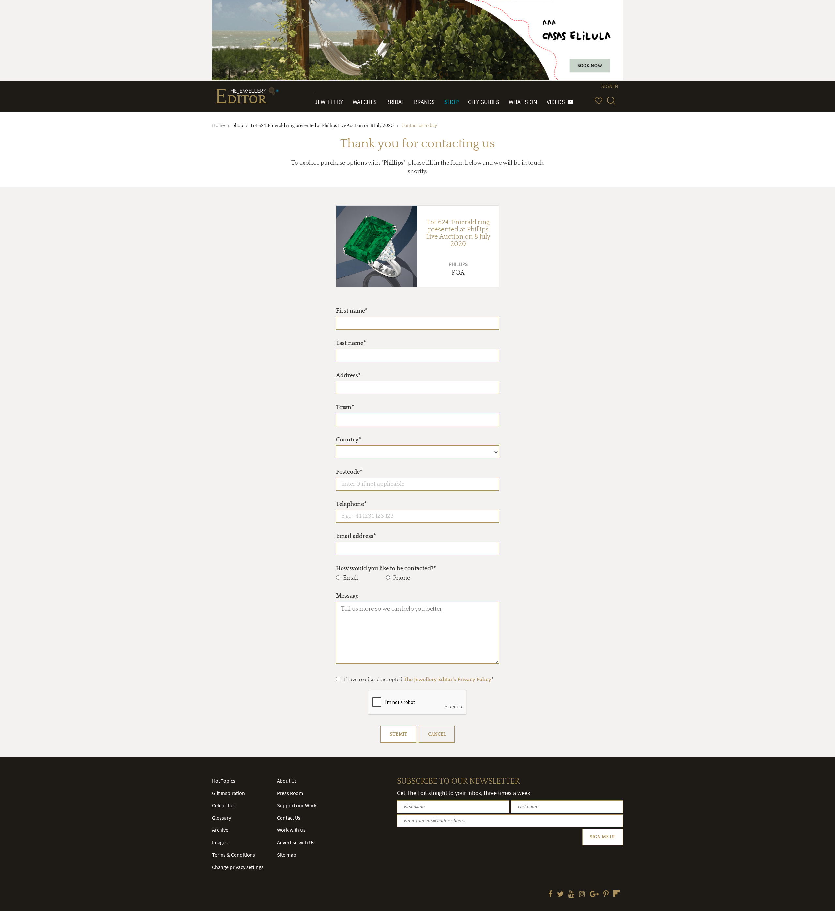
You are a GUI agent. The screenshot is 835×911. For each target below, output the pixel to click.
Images (220, 842)
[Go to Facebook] (550, 894)
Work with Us (291, 830)
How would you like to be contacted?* (386, 568)
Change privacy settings (238, 867)
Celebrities (223, 805)
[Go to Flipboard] (616, 893)
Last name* (351, 343)
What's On (523, 102)
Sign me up (602, 837)
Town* (345, 407)
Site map (286, 854)
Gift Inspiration (228, 793)
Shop (451, 102)
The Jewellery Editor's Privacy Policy (447, 679)
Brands (424, 102)
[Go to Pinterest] (606, 894)
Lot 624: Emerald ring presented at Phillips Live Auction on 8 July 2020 (322, 125)
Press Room (290, 793)
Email (350, 578)
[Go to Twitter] (560, 894)
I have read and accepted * (418, 679)
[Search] (611, 101)
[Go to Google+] (594, 894)
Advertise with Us (295, 842)
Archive (220, 830)
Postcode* (349, 472)
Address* (348, 375)
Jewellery (329, 102)
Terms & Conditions (233, 854)
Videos (557, 102)
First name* (352, 311)
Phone (401, 578)
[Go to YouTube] (571, 894)
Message (347, 596)
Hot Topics (223, 780)
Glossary (221, 817)
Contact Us (288, 817)
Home (218, 125)
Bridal (395, 102)
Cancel (437, 734)
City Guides (483, 102)
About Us (287, 780)
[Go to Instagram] (582, 894)
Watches (365, 102)
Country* (348, 440)
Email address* (356, 536)
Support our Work (297, 805)
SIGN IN (609, 86)
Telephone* (351, 504)
